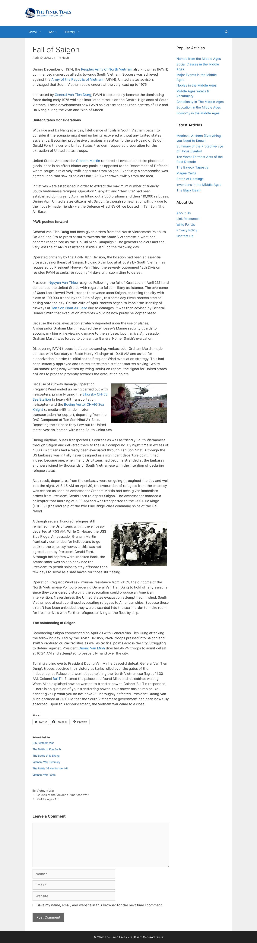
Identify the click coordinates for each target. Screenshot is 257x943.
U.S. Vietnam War (43, 742)
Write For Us (185, 224)
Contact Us (184, 236)
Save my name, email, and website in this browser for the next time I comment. (100, 905)
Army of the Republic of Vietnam (77, 79)
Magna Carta (186, 173)
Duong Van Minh (92, 648)
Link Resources (187, 219)
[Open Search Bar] (226, 32)
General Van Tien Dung (73, 95)
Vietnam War (45, 790)
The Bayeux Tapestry (192, 167)
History (70, 32)
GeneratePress (153, 937)
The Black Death (188, 190)
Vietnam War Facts (44, 774)
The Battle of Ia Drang (46, 755)
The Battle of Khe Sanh (47, 749)
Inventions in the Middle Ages (198, 185)
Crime (33, 32)
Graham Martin (88, 161)
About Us (183, 213)
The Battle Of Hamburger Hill (50, 768)
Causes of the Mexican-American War (63, 795)
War (51, 32)
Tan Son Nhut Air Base (69, 308)
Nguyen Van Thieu (63, 283)
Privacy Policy (186, 230)
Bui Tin (58, 679)
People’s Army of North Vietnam (106, 69)
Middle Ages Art (48, 799)
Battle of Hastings (190, 179)
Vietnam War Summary (46, 762)
